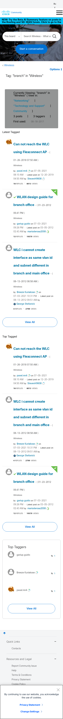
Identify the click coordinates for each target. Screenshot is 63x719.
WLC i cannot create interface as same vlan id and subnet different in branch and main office (33, 266)
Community (20, 111)
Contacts (16, 649)
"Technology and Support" (29, 106)
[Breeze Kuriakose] (24, 576)
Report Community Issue (24, 666)
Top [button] (4, 633)
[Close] (58, 689)
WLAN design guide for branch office (33, 205)
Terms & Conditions (22, 675)
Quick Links (13, 642)
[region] (31, 702)
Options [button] (55, 69)
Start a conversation (31, 49)
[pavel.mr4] (20, 594)
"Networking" (21, 101)
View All (30, 322)
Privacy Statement (30, 704)
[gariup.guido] (20, 558)
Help (14, 671)
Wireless (9, 65)
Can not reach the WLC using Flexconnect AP (31, 152)
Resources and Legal (19, 659)
